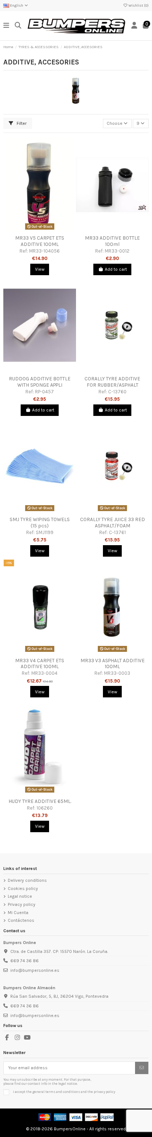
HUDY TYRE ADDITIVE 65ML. (39, 801)
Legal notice (20, 896)
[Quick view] (48, 229)
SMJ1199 (44, 532)
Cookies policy (23, 888)
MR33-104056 (44, 251)
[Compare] (39, 229)
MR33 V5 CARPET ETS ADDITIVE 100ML (39, 241)
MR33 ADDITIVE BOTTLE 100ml (112, 241)
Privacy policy (21, 904)
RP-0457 (44, 391)
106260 (45, 808)
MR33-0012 (117, 251)
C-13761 (117, 532)
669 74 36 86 (24, 960)
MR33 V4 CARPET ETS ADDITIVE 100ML (39, 663)
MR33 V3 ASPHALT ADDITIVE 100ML (112, 663)
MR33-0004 (44, 673)
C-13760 (117, 391)
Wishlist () (138, 5)
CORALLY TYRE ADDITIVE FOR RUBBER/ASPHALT (112, 381)
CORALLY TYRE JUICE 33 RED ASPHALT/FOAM (112, 522)
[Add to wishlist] (30, 229)
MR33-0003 (117, 673)
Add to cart (116, 269)
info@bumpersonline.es (34, 970)
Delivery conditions (27, 880)
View (40, 269)
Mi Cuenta (18, 912)
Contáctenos (21, 920)
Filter (21, 123)
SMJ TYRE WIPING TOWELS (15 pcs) (40, 522)
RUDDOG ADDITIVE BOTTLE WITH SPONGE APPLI (39, 381)
